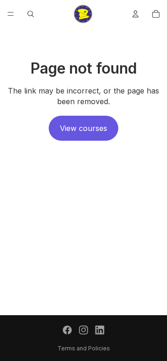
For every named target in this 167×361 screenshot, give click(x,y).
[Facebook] (67, 330)
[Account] (135, 14)
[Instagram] (83, 330)
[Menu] (10, 14)
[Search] (30, 14)
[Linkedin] (99, 330)
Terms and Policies (84, 348)
